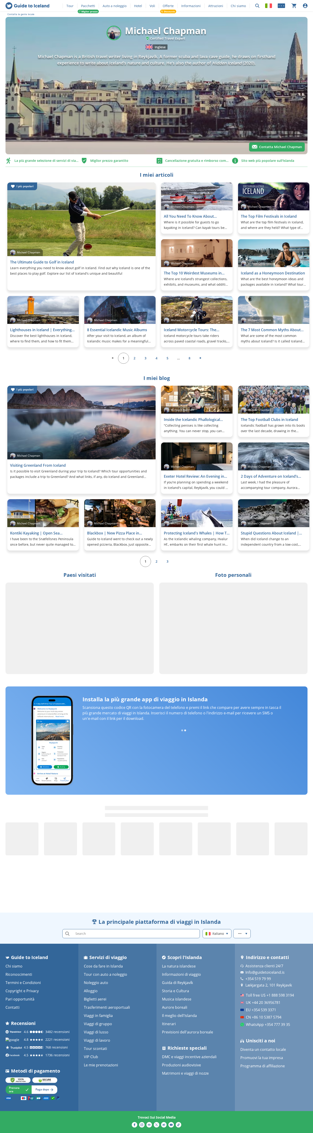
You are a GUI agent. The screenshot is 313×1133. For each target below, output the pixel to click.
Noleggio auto (96, 982)
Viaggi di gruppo (98, 1024)
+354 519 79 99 (258, 978)
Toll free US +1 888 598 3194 (270, 995)
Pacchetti (88, 6)
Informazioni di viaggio (181, 974)
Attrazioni (215, 6)
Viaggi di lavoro (97, 1040)
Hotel (138, 6)
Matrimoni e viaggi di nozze (185, 1073)
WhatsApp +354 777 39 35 (268, 1024)
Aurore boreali (174, 1007)
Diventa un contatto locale (263, 1049)
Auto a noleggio (114, 6)
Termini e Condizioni (23, 982)
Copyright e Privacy (22, 991)
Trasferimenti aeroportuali (107, 1007)
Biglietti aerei (95, 999)
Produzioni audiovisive (181, 1065)
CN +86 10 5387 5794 (263, 1017)
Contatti (12, 1007)
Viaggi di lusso (96, 1032)
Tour (70, 6)
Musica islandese (176, 999)
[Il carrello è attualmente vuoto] (294, 5)
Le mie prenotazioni (101, 1065)
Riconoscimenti (18, 974)
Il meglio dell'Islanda (179, 1015)
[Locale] (268, 5)
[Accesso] (305, 5)
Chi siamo (238, 6)
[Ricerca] (257, 5)
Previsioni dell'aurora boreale (187, 1032)
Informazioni (191, 6)
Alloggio (91, 991)
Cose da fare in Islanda (103, 966)
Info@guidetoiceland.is (265, 972)
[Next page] (200, 358)
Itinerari (169, 1024)
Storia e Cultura (175, 991)
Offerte (168, 6)
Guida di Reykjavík (177, 982)
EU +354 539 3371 (261, 1009)
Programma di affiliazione (262, 1066)
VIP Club (91, 1056)
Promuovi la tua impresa (261, 1057)
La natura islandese (179, 966)
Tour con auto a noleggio (105, 974)
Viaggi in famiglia (98, 1015)
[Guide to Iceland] (27, 5)
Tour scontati (95, 1048)
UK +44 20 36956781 (263, 1002)
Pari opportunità (19, 999)
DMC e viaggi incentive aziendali (189, 1056)
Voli (152, 6)
